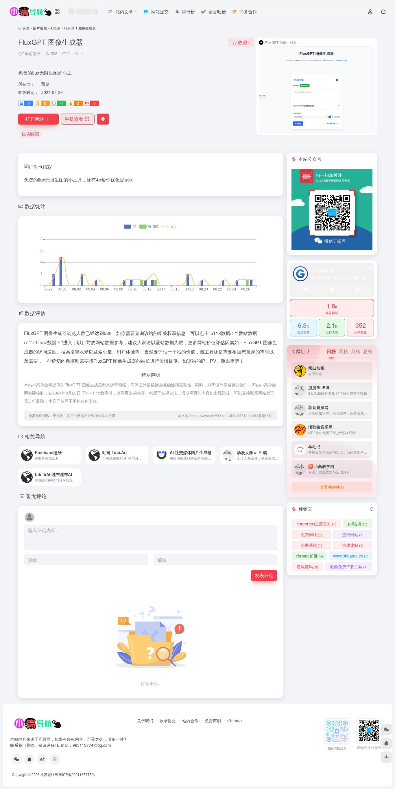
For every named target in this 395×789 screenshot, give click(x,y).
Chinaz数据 (44, 342)
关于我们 (145, 720)
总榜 (367, 351)
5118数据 (220, 333)
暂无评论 (36, 495)
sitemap (234, 720)
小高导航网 (49, 774)
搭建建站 (352, 545)
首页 (26, 27)
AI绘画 (55, 27)
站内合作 (190, 720)
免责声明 (213, 720)
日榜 (331, 351)
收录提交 (168, 720)
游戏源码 (307, 566)
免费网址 (311, 534)
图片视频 (40, 27)
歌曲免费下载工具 (349, 566)
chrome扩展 (309, 556)
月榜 (355, 351)
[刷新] (371, 508)
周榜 (343, 351)
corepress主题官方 (316, 524)
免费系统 (311, 545)
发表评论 (264, 575)
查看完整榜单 (332, 487)
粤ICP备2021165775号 (77, 774)
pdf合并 (357, 524)
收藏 (244, 42)
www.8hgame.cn (350, 556)
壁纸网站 (352, 534)
